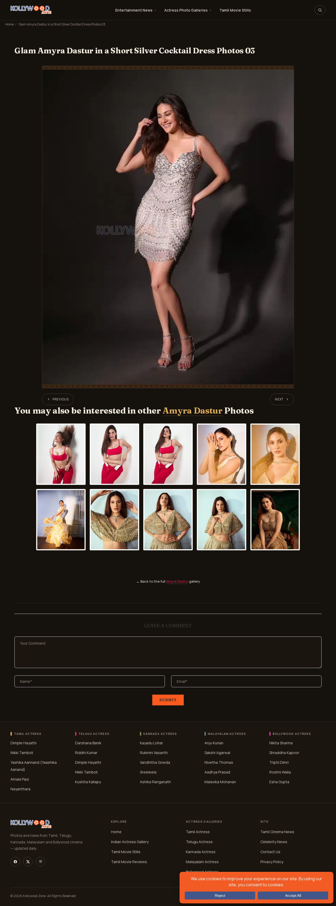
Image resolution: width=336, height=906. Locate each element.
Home (9, 24)
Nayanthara (20, 788)
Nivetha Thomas (218, 762)
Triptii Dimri (279, 762)
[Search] (320, 10)
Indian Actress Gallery (130, 841)
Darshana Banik (88, 742)
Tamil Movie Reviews (129, 861)
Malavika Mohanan (220, 781)
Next (279, 399)
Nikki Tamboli (21, 752)
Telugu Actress (199, 841)
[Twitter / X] (28, 861)
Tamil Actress (198, 831)
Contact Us (270, 851)
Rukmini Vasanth (154, 752)
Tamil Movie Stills (235, 10)
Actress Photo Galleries (186, 10)
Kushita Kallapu (88, 781)
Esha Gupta (279, 781)
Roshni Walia (280, 772)
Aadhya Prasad (217, 772)
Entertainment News (134, 10)
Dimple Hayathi (23, 742)
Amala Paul (19, 779)
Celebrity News (273, 841)
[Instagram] (40, 861)
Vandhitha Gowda (155, 762)
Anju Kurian (213, 742)
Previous (60, 399)
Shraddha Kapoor (284, 752)
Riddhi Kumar (86, 752)
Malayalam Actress (202, 861)
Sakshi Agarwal (217, 752)
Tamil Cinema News (277, 831)
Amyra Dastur (192, 410)
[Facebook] (15, 861)
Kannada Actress (201, 851)
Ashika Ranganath (155, 781)
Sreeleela (148, 772)
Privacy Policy (271, 861)
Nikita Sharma (281, 742)
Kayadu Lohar (151, 742)
